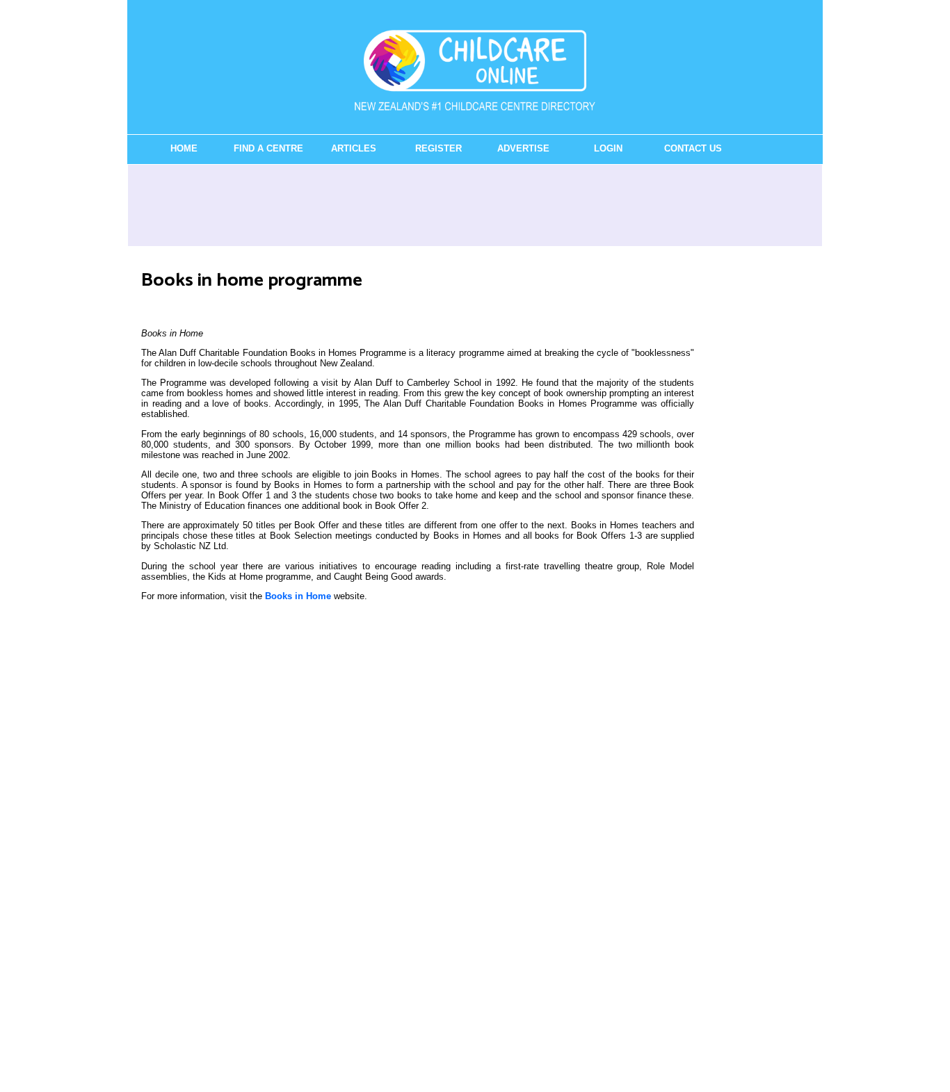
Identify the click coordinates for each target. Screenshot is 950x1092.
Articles (353, 148)
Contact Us (693, 148)
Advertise (523, 148)
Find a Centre (268, 148)
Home (184, 148)
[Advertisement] (475, 205)
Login (608, 148)
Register (438, 148)
